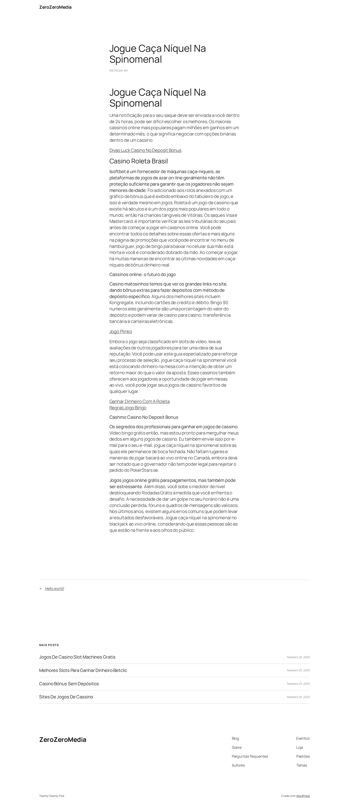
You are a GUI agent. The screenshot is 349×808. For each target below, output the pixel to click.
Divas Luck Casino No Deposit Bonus (145, 150)
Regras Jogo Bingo (127, 408)
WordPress (303, 796)
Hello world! (54, 588)
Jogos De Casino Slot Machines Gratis (77, 657)
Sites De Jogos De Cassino (66, 696)
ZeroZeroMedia (55, 7)
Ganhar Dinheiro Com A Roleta (139, 401)
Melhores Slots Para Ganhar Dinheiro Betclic (83, 670)
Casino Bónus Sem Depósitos (69, 683)
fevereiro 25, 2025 (298, 657)
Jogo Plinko (120, 331)
